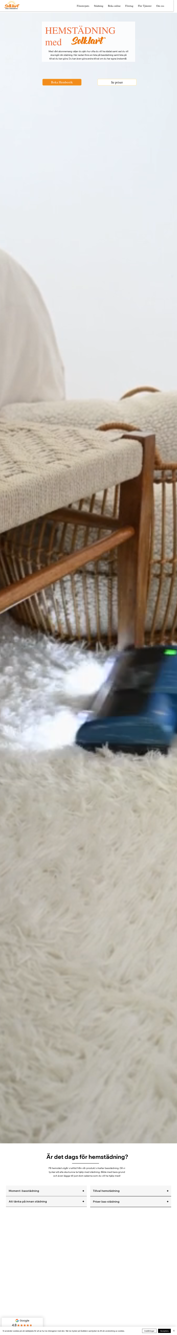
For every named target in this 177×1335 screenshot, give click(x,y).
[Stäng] (173, 1331)
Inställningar (149, 1331)
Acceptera (164, 1331)
